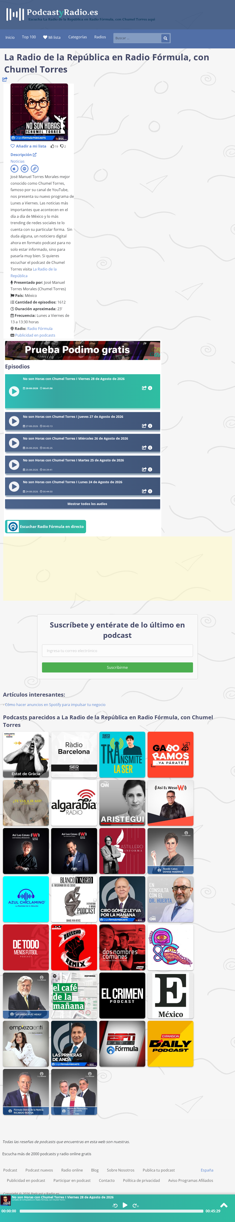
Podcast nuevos (39, 1170)
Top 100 (29, 36)
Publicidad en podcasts (35, 335)
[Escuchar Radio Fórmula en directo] (45, 531)
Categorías (77, 36)
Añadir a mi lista (31, 146)
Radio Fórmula (40, 328)
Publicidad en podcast (26, 1180)
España (207, 1170)
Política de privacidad (141, 1180)
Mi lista (54, 37)
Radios (100, 36)
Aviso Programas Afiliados (190, 1180)
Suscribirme (117, 667)
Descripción (22, 154)
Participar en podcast (72, 1180)
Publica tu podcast (159, 1170)
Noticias (18, 161)
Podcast (10, 1170)
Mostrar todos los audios (87, 504)
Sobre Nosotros (120, 1170)
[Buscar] (165, 38)
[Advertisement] (117, 568)
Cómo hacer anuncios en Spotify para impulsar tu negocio (55, 704)
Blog (95, 1170)
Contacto (107, 1180)
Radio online (72, 1170)
